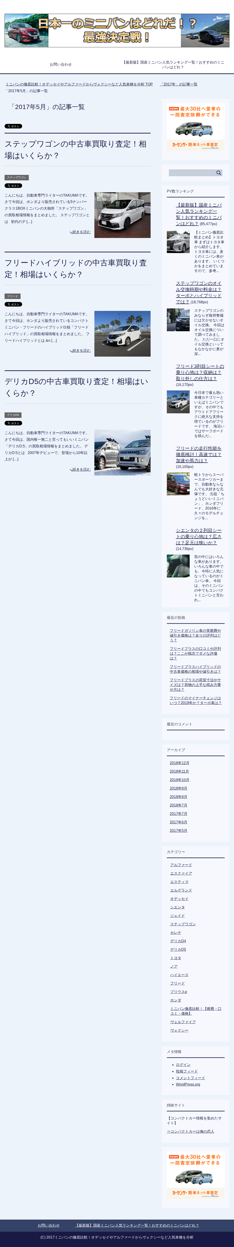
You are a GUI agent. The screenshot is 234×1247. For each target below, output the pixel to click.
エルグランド (181, 890)
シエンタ (177, 907)
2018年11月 (179, 771)
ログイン (183, 1065)
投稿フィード (187, 1071)
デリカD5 (178, 949)
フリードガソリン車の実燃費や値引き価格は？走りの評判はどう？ (195, 635)
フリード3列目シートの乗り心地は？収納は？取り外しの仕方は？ (200, 372)
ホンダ (175, 1000)
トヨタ (175, 958)
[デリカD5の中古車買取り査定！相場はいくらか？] (122, 472)
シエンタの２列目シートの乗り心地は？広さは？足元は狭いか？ (199, 536)
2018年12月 (179, 763)
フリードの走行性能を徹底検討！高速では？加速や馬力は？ (199, 454)
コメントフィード (190, 1078)
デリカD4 (13, 415)
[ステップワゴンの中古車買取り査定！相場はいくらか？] (122, 234)
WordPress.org (188, 1084)
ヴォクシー (179, 1030)
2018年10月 (179, 780)
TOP (82, 84)
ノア (174, 966)
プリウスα (178, 992)
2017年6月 (178, 822)
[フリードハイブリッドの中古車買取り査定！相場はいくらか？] (122, 353)
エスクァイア (181, 873)
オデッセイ (179, 899)
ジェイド (177, 916)
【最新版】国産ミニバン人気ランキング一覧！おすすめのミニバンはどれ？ (173, 64)
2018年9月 (178, 788)
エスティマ (179, 882)
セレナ (175, 933)
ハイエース (179, 975)
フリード (12, 296)
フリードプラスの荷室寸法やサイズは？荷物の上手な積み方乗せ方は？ (195, 685)
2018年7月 (178, 805)
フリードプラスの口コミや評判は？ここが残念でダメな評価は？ (195, 653)
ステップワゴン (16, 177)
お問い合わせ (61, 64)
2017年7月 (178, 814)
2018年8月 (178, 797)
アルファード (181, 865)
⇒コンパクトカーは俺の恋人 (190, 1131)
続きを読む (81, 232)
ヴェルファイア (183, 1022)
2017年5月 (178, 831)
